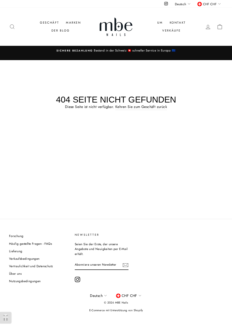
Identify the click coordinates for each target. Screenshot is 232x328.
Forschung (16, 236)
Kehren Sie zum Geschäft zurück (141, 106)
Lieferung (15, 251)
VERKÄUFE (171, 30)
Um (160, 22)
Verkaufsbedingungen (24, 258)
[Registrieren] (125, 265)
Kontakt (178, 22)
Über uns (15, 273)
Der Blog (60, 30)
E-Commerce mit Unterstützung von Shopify (116, 310)
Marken (73, 22)
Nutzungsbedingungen (25, 281)
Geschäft (49, 22)
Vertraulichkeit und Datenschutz (31, 266)
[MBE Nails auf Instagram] (77, 279)
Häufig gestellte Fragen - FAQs (30, 243)
